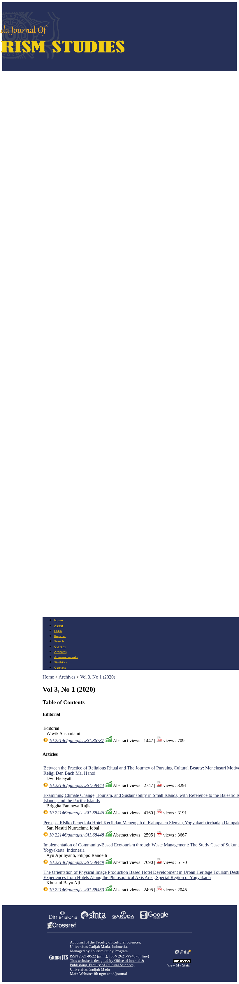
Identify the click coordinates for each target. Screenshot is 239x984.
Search (59, 641)
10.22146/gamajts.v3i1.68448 (76, 834)
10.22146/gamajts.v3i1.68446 (76, 812)
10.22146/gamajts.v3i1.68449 (76, 862)
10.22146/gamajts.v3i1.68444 (76, 785)
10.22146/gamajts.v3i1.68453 (76, 889)
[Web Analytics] (182, 961)
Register (60, 636)
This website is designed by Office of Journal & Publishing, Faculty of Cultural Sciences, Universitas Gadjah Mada (107, 965)
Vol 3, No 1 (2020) (97, 676)
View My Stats (178, 965)
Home (58, 620)
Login (58, 631)
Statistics (60, 662)
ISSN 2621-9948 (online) (129, 956)
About (59, 625)
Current (60, 646)
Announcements (66, 657)
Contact (60, 667)
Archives (60, 652)
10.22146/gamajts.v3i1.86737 (76, 740)
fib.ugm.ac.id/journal (110, 974)
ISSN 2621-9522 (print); (89, 956)
